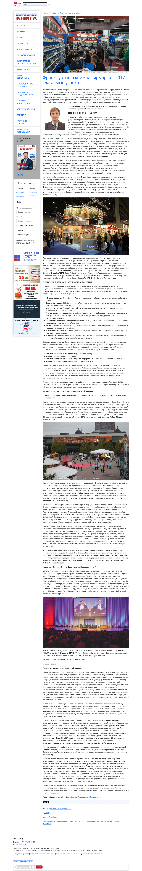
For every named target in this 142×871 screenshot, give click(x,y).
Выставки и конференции (60, 809)
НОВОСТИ (21, 25)
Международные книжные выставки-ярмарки (93, 821)
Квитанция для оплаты (20, 193)
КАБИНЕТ (32, 867)
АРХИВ (39, 867)
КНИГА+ (20, 37)
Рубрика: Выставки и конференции (66, 13)
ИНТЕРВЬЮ (21, 31)
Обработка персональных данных (23, 862)
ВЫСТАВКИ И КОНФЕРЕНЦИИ (23, 102)
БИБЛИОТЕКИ (22, 69)
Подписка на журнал (26, 183)
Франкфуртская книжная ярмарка (61, 821)
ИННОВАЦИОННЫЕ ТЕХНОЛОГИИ (25, 85)
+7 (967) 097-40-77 (28, 842)
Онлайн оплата (20, 196)
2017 (48, 813)
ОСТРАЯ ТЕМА (22, 43)
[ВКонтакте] (44, 802)
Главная (46, 13)
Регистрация (23, 234)
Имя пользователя (24, 208)
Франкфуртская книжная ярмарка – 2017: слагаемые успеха (84, 80)
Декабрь (52, 817)
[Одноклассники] (47, 802)
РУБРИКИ (19, 867)
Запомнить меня (26, 226)
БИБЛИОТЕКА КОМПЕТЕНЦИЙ (23, 130)
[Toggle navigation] (126, 4)
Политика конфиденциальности (23, 860)
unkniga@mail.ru (24, 844)
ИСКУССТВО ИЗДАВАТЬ (26, 55)
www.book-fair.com (93, 797)
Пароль (19, 217)
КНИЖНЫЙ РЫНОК (24, 49)
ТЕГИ (26, 867)
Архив (20, 174)
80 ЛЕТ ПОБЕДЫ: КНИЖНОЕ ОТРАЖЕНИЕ (26, 62)
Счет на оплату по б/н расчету (33, 194)
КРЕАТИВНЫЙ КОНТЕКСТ (22, 122)
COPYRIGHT (21, 115)
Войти (20, 231)
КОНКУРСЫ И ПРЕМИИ (26, 109)
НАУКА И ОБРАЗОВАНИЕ (23, 76)
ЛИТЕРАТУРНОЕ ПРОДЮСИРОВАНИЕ (25, 93)
